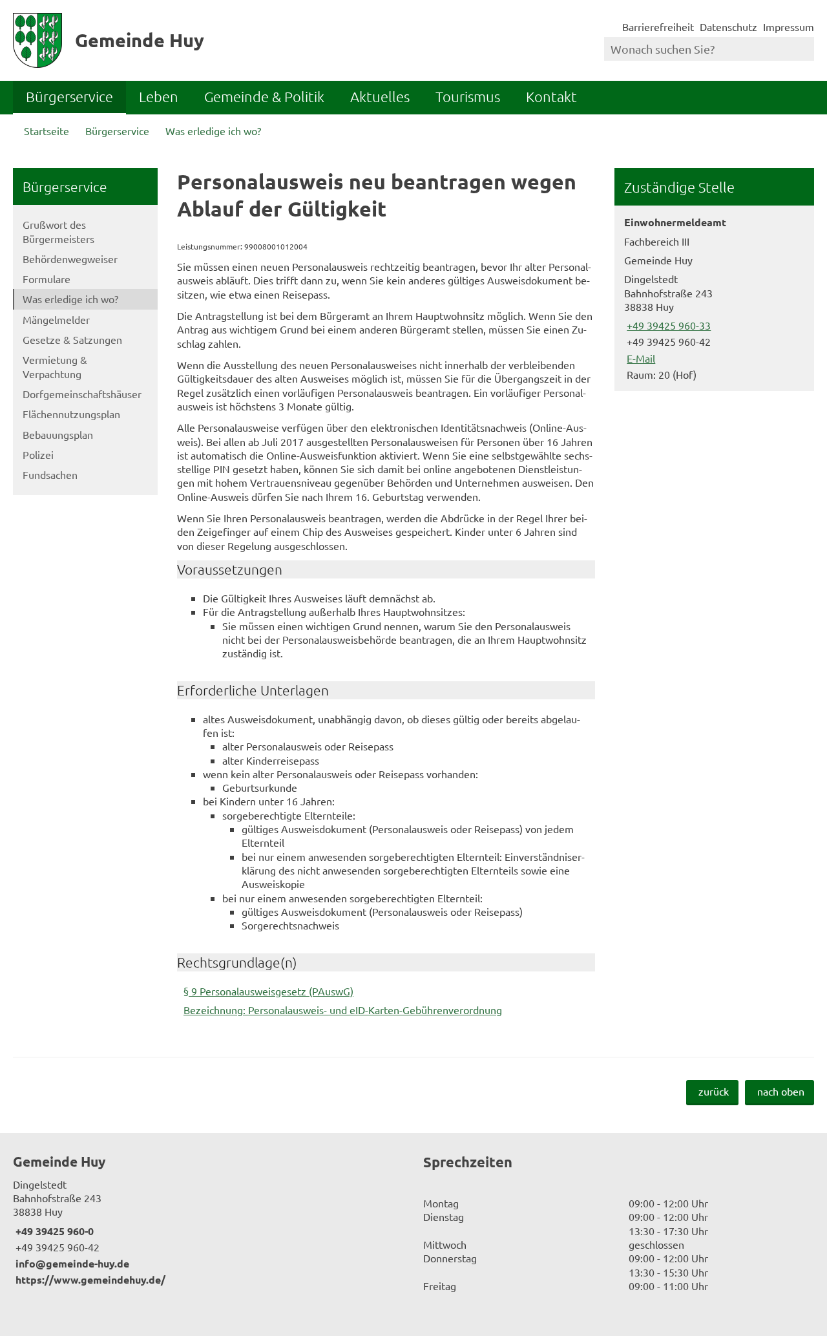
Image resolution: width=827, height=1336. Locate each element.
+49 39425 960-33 (667, 325)
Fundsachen (50, 474)
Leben (158, 96)
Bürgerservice (69, 96)
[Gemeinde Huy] (208, 1219)
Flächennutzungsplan (71, 413)
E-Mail (639, 358)
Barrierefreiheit (658, 26)
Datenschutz (728, 26)
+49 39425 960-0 (53, 1231)
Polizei (38, 454)
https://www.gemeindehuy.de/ (89, 1279)
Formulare (46, 278)
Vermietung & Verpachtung (55, 366)
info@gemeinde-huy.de (71, 1263)
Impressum (788, 26)
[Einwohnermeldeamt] (714, 298)
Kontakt (551, 96)
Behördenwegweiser (70, 258)
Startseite (46, 130)
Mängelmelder (56, 319)
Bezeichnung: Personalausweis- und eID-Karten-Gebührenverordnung (342, 1009)
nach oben (780, 1091)
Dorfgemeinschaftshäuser (82, 393)
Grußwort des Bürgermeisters (58, 231)
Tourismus (467, 96)
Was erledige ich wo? (213, 130)
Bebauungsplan (58, 434)
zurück (713, 1091)
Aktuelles (380, 96)
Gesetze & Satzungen (72, 339)
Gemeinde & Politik (264, 96)
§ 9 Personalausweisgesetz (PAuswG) (268, 990)
